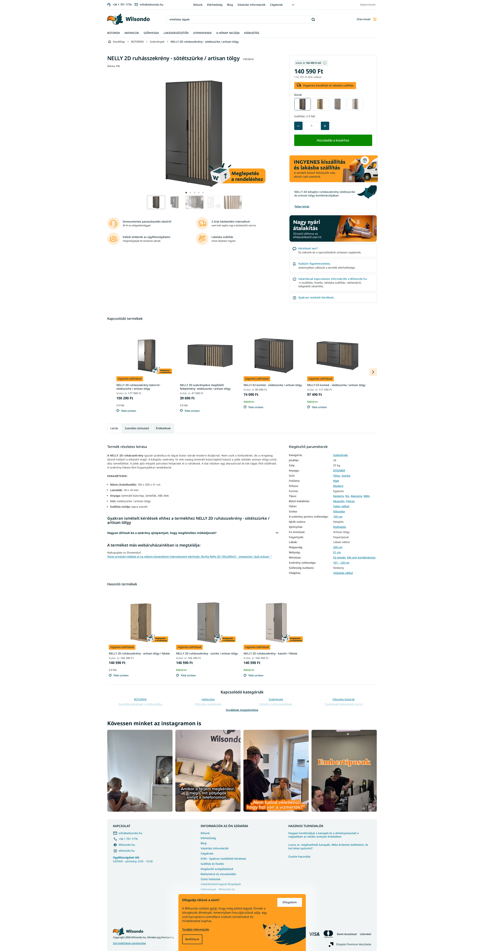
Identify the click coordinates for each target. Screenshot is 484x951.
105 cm (337, 516)
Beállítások (192, 939)
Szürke (346, 475)
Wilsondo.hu (127, 844)
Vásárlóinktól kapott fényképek (221, 884)
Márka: (113, 66)
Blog (230, 4)
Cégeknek (276, 4)
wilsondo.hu (127, 850)
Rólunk (198, 4)
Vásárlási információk (251, 4)
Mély (367, 496)
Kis (347, 496)
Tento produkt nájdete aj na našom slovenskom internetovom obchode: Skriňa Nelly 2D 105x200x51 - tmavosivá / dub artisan (189, 556)
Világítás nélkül (343, 573)
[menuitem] (113, 33)
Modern (338, 486)
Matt (336, 481)
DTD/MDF (339, 470)
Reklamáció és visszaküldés (218, 874)
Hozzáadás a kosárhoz (333, 140)
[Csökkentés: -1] (298, 126)
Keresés (313, 19)
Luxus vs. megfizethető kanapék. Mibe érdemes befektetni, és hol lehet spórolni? (328, 846)
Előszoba (339, 511)
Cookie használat (299, 856)
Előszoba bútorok (343, 699)
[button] (186, 193)
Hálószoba (208, 699)
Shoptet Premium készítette (353, 944)
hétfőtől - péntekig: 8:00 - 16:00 (133, 859)
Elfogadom (290, 902)
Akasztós (339, 501)
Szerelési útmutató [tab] (137, 428)
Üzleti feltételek (211, 879)
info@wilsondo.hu (130, 833)
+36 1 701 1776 (128, 839)
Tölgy (336, 475)
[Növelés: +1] (325, 126)
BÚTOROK (140, 699)
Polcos (350, 501)
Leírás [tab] (114, 428)
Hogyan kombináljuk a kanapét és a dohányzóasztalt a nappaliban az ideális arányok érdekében (323, 835)
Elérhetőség (215, 4)
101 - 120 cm (341, 562)
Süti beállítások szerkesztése (129, 943)
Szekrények (340, 455)
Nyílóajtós (339, 527)
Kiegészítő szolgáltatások (217, 869)
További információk (195, 929)
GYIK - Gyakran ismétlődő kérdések (223, 858)
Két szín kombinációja (361, 557)
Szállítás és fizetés (212, 864)
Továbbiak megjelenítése (242, 710)
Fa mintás (339, 557)
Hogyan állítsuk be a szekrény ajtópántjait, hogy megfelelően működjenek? (161, 533)
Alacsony (356, 496)
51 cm (337, 552)
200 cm (337, 547)
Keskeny (338, 496)
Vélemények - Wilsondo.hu (218, 889)
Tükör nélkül (341, 506)
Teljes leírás (301, 206)
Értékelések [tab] (163, 428)
